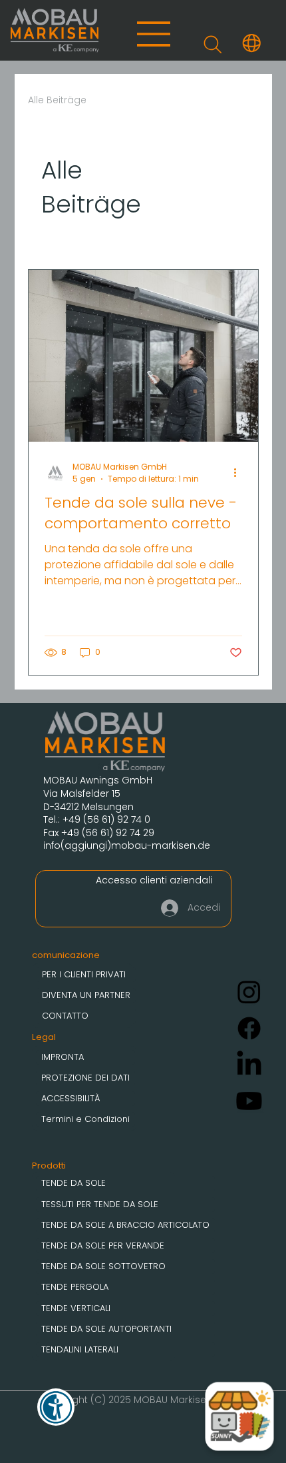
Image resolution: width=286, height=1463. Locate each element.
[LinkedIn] (249, 1065)
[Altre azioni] (240, 473)
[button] (251, 43)
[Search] (212, 45)
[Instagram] (249, 992)
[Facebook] (249, 1028)
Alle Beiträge (57, 100)
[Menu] (155, 34)
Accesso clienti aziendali (154, 880)
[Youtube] (249, 1101)
